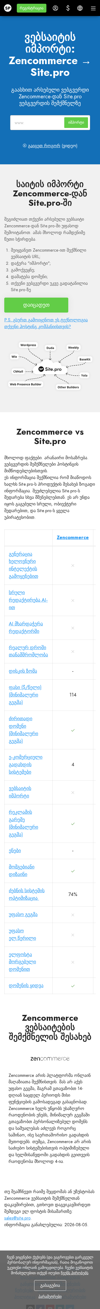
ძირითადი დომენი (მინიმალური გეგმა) (23, 730)
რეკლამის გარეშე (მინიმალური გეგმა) (23, 823)
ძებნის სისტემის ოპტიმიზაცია (27, 894)
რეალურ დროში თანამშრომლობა (28, 651)
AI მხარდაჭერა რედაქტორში (26, 627)
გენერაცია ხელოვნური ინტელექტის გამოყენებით (23, 565)
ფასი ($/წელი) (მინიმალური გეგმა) (25, 695)
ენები (15, 850)
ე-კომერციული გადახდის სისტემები (25, 765)
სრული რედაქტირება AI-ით (28, 600)
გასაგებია (50, 1285)
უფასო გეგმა (23, 914)
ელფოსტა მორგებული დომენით (22, 962)
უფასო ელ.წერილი (22, 934)
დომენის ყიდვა (26, 985)
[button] (31, 8)
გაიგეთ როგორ (44, 146)
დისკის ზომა (23, 671)
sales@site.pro (17, 1218)
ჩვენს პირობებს (74, 1273)
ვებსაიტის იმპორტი (20, 792)
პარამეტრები (50, 1296)
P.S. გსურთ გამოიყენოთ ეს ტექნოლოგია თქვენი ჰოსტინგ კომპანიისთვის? (46, 323)
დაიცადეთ (36, 305)
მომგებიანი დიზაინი (21, 870)
